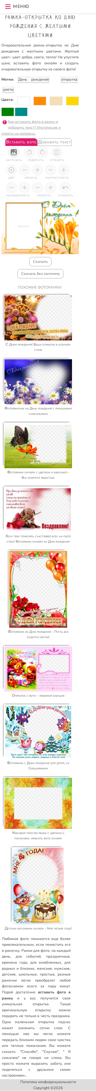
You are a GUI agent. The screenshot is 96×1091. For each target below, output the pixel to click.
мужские (62, 968)
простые (47, 974)
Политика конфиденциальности (48, 1081)
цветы (8, 89)
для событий (28, 956)
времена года (14, 962)
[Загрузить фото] (13, 152)
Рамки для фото (35, 950)
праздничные (58, 956)
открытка (69, 79)
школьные (28, 974)
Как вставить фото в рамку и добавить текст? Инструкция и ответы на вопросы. (31, 127)
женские (44, 968)
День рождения (33, 79)
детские (9, 974)
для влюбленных (45, 962)
